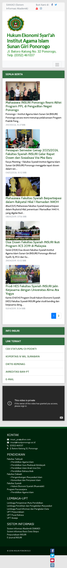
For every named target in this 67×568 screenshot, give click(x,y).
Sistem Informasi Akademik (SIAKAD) (23, 528)
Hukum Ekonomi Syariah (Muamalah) (27, 486)
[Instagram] (41, 8)
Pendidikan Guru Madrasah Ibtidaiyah (28, 465)
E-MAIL (10, 379)
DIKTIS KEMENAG (15, 364)
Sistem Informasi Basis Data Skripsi (23, 531)
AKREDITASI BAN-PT (17, 371)
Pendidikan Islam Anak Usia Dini (26, 468)
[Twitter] (56, 4)
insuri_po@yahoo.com (20, 439)
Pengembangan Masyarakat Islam (26, 477)
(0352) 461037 (16, 445)
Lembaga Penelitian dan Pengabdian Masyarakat (29, 506)
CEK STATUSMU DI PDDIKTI (21, 348)
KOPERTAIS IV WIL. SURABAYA (23, 356)
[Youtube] (37, 8)
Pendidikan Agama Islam (22, 462)
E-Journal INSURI (14, 537)
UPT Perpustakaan (15, 512)
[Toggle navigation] (57, 65)
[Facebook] (52, 4)
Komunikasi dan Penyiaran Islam (26, 480)
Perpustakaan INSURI (16, 534)
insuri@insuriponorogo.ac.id (22, 442)
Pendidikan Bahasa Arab (22, 471)
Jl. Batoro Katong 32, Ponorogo (23, 448)
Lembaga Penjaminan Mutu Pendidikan (25, 503)
